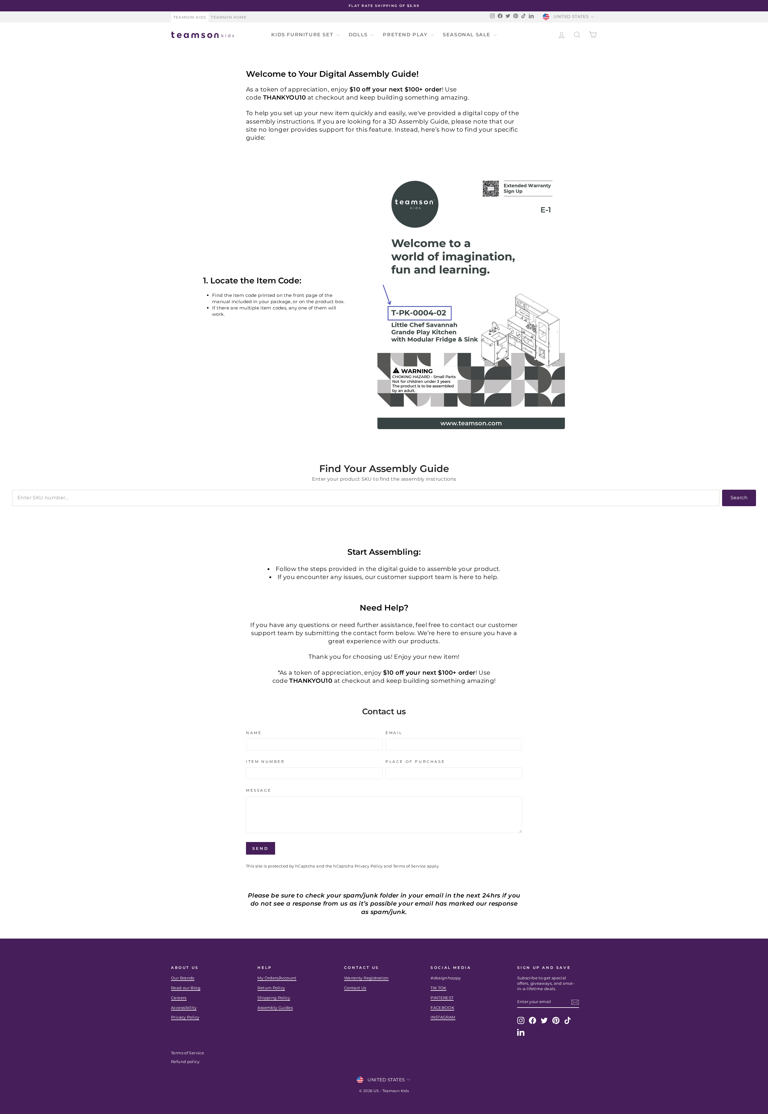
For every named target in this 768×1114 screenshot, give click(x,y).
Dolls (359, 34)
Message (258, 790)
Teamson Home (228, 17)
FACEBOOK (442, 1007)
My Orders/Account (276, 978)
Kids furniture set (303, 34)
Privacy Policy (369, 866)
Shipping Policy (273, 998)
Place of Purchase (415, 761)
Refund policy (185, 1061)
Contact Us (355, 988)
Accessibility (183, 1007)
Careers (179, 998)
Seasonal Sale (467, 34)
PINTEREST (441, 998)
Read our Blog (185, 988)
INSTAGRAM (442, 1017)
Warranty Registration (366, 978)
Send (260, 848)
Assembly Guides (275, 1007)
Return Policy (271, 988)
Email (394, 732)
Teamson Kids (189, 17)
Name (254, 732)
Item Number (265, 761)
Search (739, 497)
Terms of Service (409, 866)
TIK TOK (438, 988)
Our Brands (182, 978)
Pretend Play (406, 34)
